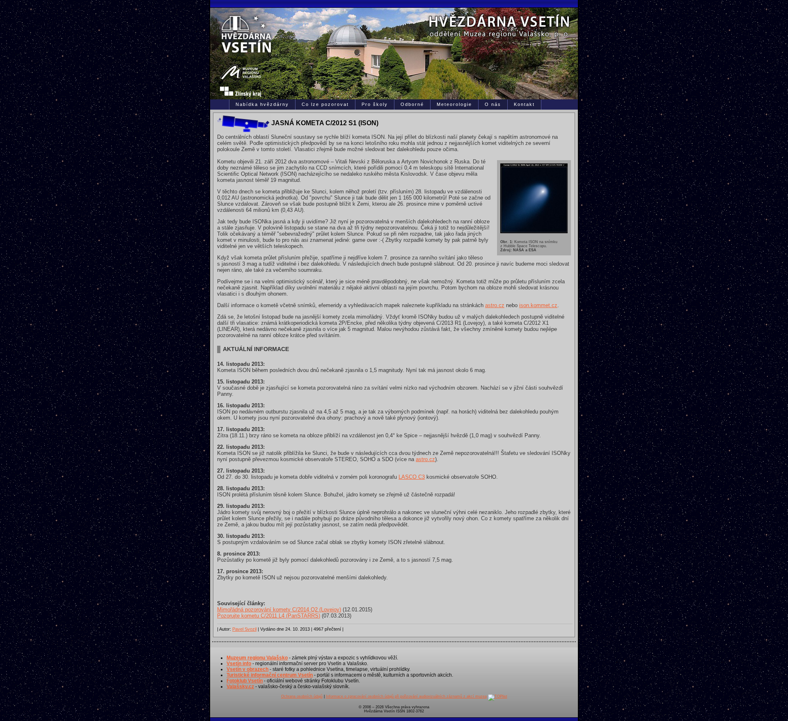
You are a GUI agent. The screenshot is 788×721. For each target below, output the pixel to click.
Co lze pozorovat (325, 104)
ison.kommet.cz (538, 305)
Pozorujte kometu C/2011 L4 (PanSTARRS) (268, 616)
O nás (493, 104)
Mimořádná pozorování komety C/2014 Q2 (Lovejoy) (279, 609)
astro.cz (494, 305)
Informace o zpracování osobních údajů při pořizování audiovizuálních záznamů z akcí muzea (406, 696)
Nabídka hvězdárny (262, 104)
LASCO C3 (412, 477)
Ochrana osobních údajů (302, 696)
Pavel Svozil (244, 629)
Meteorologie (454, 104)
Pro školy (375, 104)
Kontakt (524, 104)
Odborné (412, 104)
